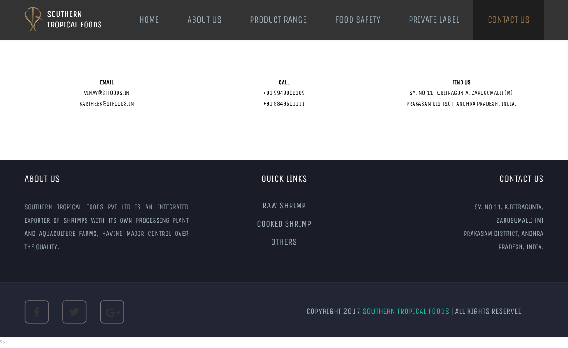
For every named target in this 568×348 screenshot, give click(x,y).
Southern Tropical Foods (407, 311)
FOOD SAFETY (357, 19)
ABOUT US (204, 19)
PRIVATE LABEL (434, 19)
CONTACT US (508, 19)
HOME (149, 19)
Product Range (278, 19)
